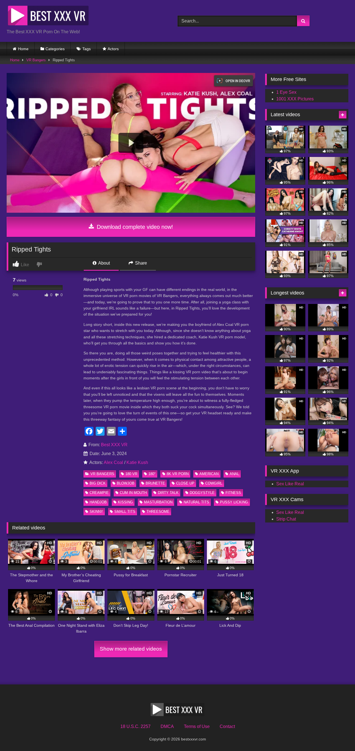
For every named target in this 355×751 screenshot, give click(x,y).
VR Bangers (36, 60)
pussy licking (234, 502)
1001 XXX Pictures (295, 99)
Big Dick (98, 483)
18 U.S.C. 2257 (135, 726)
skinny (96, 511)
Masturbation (158, 502)
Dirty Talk (168, 493)
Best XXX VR (114, 444)
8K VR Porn (178, 474)
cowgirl (213, 483)
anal (234, 474)
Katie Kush (137, 462)
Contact (227, 726)
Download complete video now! (134, 227)
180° (152, 474)
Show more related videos (131, 649)
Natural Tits (196, 502)
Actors (113, 49)
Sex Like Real (290, 483)
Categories (55, 49)
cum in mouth (133, 493)
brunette (155, 483)
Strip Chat (286, 519)
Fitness (233, 493)
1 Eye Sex (286, 92)
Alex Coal (113, 462)
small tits (124, 511)
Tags (86, 49)
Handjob (98, 502)
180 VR (131, 474)
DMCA (167, 726)
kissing (125, 502)
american (209, 474)
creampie (99, 493)
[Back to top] (338, 734)
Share (140, 263)
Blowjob (126, 483)
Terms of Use (197, 726)
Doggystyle (202, 493)
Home (23, 49)
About (103, 263)
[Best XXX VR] (48, 16)
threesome (157, 511)
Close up (185, 483)
